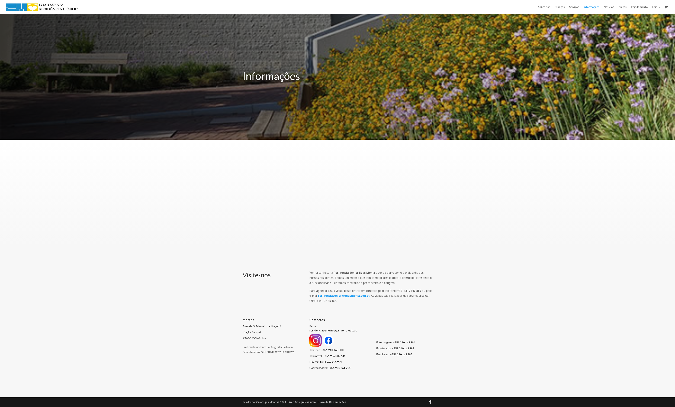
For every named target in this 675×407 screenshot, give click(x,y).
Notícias (609, 7)
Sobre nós (544, 7)
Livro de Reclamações (332, 402)
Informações (591, 7)
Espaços (560, 7)
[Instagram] (315, 345)
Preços (622, 7)
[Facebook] (328, 345)
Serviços (574, 7)
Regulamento (639, 7)
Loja (654, 7)
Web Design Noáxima (302, 402)
